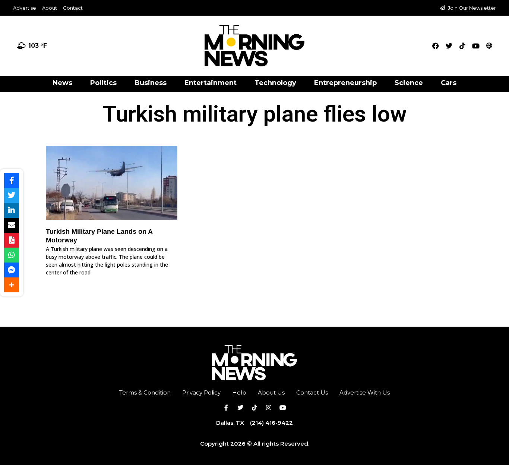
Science (409, 83)
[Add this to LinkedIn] (11, 210)
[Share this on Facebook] (11, 180)
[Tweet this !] (11, 195)
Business (151, 83)
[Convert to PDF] (11, 240)
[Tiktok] (462, 46)
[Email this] (11, 225)
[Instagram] (269, 408)
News (62, 83)
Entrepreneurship (345, 83)
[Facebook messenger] (11, 270)
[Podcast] (489, 46)
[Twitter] (449, 46)
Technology (275, 83)
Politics (103, 83)
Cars (448, 83)
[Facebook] (435, 46)
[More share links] (11, 284)
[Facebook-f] (226, 408)
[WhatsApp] (11, 255)
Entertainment (210, 83)
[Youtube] (476, 46)
